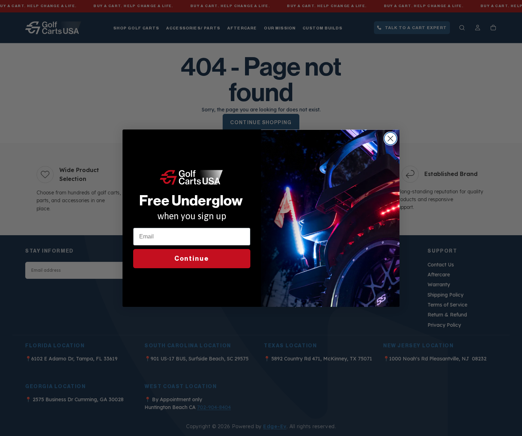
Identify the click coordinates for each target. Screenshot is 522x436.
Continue (191, 258)
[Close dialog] (390, 138)
